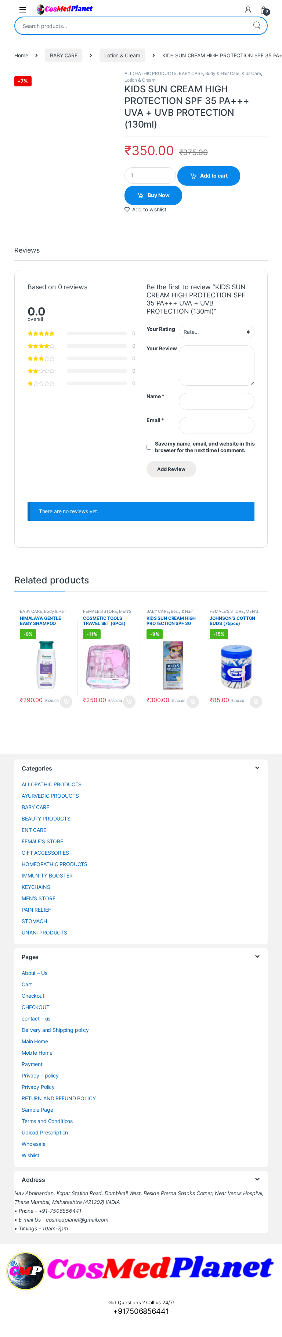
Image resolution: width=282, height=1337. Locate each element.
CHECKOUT (36, 1007)
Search (256, 25)
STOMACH (34, 921)
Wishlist (30, 1155)
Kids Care (251, 73)
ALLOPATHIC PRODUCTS (150, 73)
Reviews (27, 250)
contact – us (36, 1018)
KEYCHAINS (36, 887)
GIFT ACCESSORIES (45, 853)
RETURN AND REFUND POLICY (59, 1098)
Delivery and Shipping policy (55, 1030)
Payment (32, 1064)
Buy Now (159, 195)
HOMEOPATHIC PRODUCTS (54, 864)
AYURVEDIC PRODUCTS (50, 796)
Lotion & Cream (122, 55)
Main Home (35, 1041)
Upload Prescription (45, 1132)
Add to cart (214, 175)
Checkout (33, 996)
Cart (27, 984)
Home (21, 55)
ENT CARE (34, 830)
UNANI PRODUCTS (44, 932)
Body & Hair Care (222, 73)
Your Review (162, 348)
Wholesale (34, 1144)
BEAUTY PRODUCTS (46, 818)
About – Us (34, 973)
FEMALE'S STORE (100, 611)
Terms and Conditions (47, 1121)
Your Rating (161, 329)
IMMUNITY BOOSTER (47, 875)
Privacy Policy (38, 1087)
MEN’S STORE (38, 898)
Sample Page (37, 1110)
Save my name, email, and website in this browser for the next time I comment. (204, 446)
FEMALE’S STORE (42, 841)
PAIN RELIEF (36, 910)
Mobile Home (37, 1053)
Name (155, 396)
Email (155, 420)
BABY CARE (63, 55)
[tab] (27, 253)
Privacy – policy (40, 1075)
